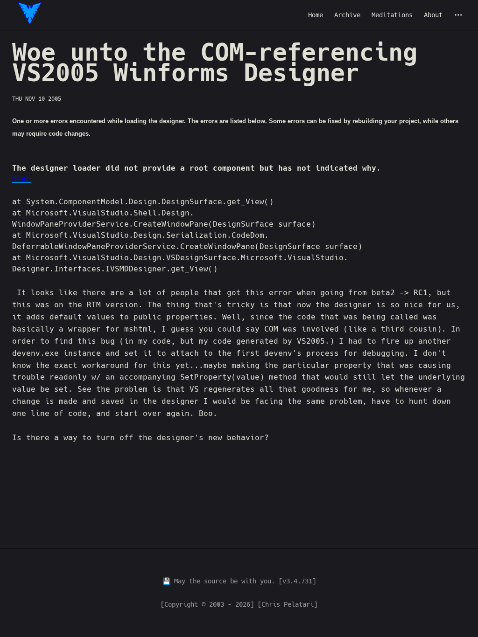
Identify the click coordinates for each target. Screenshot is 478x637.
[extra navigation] (458, 15)
